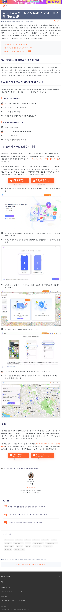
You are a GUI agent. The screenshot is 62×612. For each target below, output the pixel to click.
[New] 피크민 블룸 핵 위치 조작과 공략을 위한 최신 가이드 (25, 522)
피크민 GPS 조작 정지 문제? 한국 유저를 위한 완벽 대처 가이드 (26, 507)
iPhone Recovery (19, 549)
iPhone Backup (9, 546)
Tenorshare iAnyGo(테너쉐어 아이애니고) (45, 159)
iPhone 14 (7, 543)
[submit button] (22, 591)
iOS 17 (53, 540)
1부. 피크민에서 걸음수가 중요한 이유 (16, 44)
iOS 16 (28, 543)
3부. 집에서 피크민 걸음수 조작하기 (16, 51)
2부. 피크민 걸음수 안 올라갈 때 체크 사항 (18, 48)
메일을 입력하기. (12, 591)
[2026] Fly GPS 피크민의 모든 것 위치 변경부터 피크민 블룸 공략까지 (28, 514)
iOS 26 (27, 540)
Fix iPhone (8, 549)
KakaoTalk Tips (18, 543)
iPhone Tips (37, 546)
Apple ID (19, 546)
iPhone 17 (18, 540)
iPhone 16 (36, 540)
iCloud (28, 546)
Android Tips (47, 546)
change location (29, 21)
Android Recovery (51, 543)
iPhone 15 (45, 540)
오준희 (4, 21)
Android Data (8, 540)
